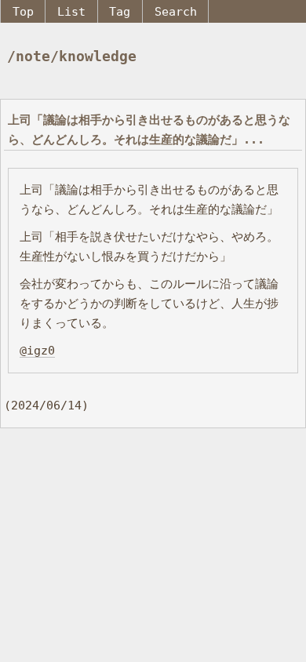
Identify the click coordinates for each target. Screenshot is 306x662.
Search (176, 11)
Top (23, 11)
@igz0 (37, 350)
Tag (119, 11)
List (71, 11)
